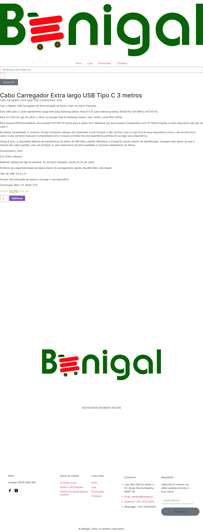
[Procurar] (2, 76)
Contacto (122, 63)
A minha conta (68, 482)
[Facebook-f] (10, 490)
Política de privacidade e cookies (74, 493)
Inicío (79, 63)
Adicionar (17, 198)
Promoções (104, 63)
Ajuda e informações (71, 487)
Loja (90, 63)
